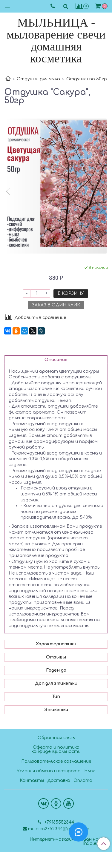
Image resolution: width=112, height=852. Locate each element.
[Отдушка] (56, 186)
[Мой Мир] (24, 330)
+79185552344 (58, 822)
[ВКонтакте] (7, 330)
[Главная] (8, 79)
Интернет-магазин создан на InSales (64, 841)
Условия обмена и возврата (49, 771)
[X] (32, 330)
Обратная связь (56, 738)
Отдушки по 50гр (86, 79)
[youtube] (68, 803)
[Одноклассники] (16, 330)
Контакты (32, 780)
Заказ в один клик (56, 305)
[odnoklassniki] (56, 803)
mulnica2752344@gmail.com (58, 829)
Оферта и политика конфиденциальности (56, 749)
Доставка (58, 780)
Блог (89, 771)
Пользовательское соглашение (56, 761)
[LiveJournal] (41, 330)
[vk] (43, 803)
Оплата (82, 780)
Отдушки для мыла (38, 79)
